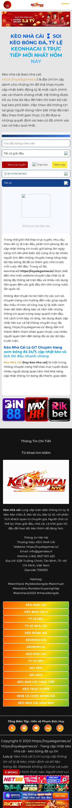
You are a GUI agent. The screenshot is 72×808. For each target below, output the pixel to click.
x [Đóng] (11, 772)
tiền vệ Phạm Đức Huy (47, 721)
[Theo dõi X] (12, 728)
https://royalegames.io (19, 79)
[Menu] (7, 5)
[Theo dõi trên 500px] (48, 728)
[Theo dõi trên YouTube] (36, 728)
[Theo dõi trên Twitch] (60, 728)
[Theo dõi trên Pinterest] (24, 728)
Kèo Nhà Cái (13, 362)
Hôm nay (59, 164)
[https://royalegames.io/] (37, 5)
